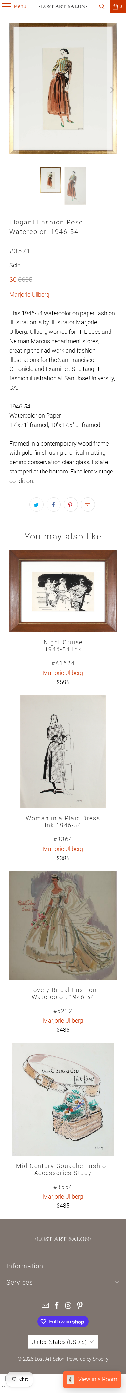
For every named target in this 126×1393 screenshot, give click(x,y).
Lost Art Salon (49, 1359)
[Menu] (3, 6)
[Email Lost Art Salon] (45, 1306)
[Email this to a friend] (88, 504)
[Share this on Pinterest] (71, 504)
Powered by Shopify (87, 1359)
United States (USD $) (59, 1341)
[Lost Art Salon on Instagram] (68, 1306)
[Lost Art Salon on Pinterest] (80, 1306)
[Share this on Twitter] (36, 504)
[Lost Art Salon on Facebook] (57, 1306)
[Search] (102, 6)
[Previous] (14, 90)
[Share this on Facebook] (54, 504)
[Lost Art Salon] (63, 6)
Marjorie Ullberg (29, 294)
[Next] (112, 90)
